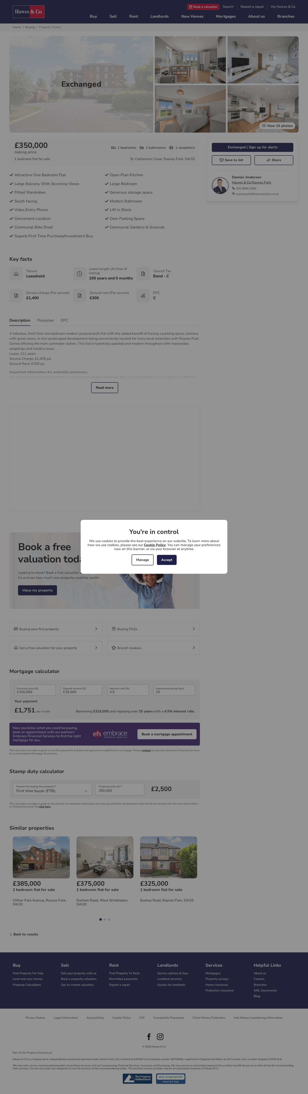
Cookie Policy (155, 545)
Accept (166, 560)
